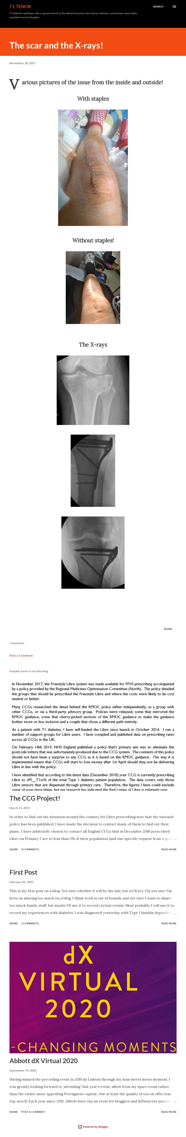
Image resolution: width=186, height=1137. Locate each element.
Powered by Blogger (95, 1126)
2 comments (30, 923)
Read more (169, 849)
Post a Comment (21, 655)
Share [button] (168, 628)
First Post (23, 872)
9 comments (30, 849)
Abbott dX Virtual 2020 (43, 1061)
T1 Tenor (20, 6)
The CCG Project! (34, 798)
